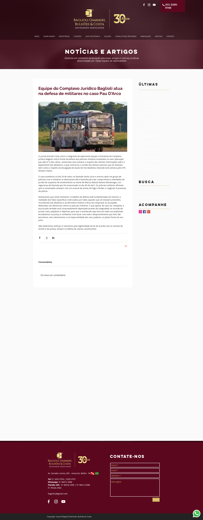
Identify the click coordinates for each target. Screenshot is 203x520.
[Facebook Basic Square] (144, 211)
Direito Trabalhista (147, 188)
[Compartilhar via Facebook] (39, 237)
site (151, 196)
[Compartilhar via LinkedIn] (53, 237)
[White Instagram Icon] (149, 5)
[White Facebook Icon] (144, 5)
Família (160, 192)
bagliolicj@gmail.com (58, 493)
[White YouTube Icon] (154, 5)
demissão (143, 196)
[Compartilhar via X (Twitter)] (46, 237)
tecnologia (159, 196)
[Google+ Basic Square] (148, 211)
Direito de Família (147, 192)
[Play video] (82, 127)
